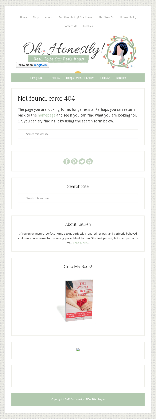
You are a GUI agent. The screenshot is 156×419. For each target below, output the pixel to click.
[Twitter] (82, 161)
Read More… (81, 243)
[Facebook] (66, 161)
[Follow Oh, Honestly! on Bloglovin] (32, 66)
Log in (101, 399)
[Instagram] (89, 161)
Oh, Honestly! (78, 45)
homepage (46, 115)
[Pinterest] (74, 161)
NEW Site (91, 399)
